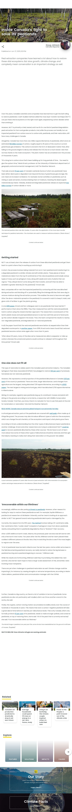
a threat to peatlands (37, 509)
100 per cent (55, 371)
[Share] (3, 46)
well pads (53, 413)
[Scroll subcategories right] (68, 752)
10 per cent (19, 614)
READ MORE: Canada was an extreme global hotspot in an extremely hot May (30, 409)
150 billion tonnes (15, 144)
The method (36, 523)
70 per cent (19, 171)
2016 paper (10, 306)
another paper (26, 328)
